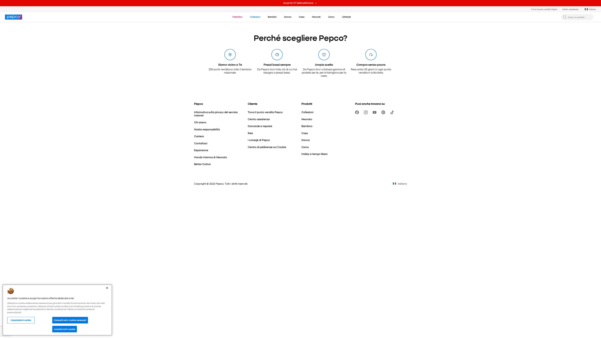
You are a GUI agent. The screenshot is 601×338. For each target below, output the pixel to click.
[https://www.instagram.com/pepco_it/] (366, 112)
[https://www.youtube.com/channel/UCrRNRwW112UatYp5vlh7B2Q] (375, 112)
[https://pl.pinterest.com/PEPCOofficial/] (383, 112)
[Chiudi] (107, 287)
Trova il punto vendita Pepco (544, 9)
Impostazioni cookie (21, 320)
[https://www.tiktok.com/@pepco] (392, 112)
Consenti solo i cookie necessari (70, 320)
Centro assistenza (570, 9)
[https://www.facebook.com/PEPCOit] (357, 112)
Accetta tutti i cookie (64, 329)
